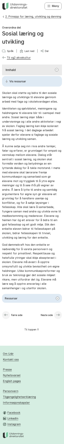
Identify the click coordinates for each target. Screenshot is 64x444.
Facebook (13, 412)
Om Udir (8, 353)
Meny (55, 6)
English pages (12, 381)
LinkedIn (12, 418)
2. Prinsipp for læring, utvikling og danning (33, 16)
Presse (7, 369)
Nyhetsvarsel (11, 375)
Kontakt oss (11, 359)
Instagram (14, 424)
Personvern (10, 391)
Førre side (16, 315)
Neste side (47, 315)
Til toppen (30, 329)
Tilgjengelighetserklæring (19, 396)
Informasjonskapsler (16, 402)
